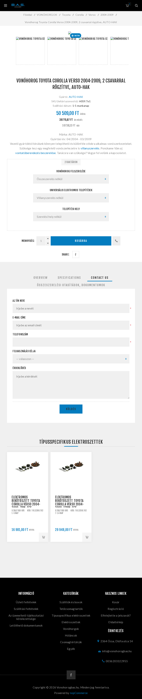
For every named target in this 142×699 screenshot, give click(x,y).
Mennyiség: (28, 241)
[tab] (40, 277)
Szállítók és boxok (71, 602)
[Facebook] (71, 675)
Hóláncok (71, 635)
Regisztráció (116, 608)
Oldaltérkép (115, 622)
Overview (40, 278)
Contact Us (100, 278)
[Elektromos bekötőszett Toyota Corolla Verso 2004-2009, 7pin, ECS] (27, 472)
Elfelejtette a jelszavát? (116, 615)
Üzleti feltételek (26, 602)
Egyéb (71, 648)
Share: (65, 254)
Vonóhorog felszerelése (70, 171)
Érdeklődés (19, 368)
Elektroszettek (71, 622)
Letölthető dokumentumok (26, 625)
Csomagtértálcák (71, 642)
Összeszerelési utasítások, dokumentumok (71, 285)
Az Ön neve (19, 300)
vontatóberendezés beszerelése (35, 153)
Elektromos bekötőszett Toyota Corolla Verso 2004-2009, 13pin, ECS (69, 502)
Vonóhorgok (71, 628)
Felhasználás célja (24, 351)
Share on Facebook (75, 254)
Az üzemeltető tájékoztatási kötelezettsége (26, 617)
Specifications (69, 278)
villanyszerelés (90, 148)
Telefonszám (20, 334)
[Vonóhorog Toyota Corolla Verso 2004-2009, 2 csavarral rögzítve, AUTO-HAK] (71, 32)
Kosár (129, 4)
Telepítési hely (71, 209)
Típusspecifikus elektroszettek (71, 615)
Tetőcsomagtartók (71, 608)
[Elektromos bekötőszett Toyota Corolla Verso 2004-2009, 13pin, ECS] (70, 472)
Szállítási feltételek (26, 608)
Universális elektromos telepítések (71, 190)
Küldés (71, 409)
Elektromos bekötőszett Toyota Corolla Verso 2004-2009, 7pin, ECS (26, 502)
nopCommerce (79, 693)
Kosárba (81, 241)
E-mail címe (19, 317)
